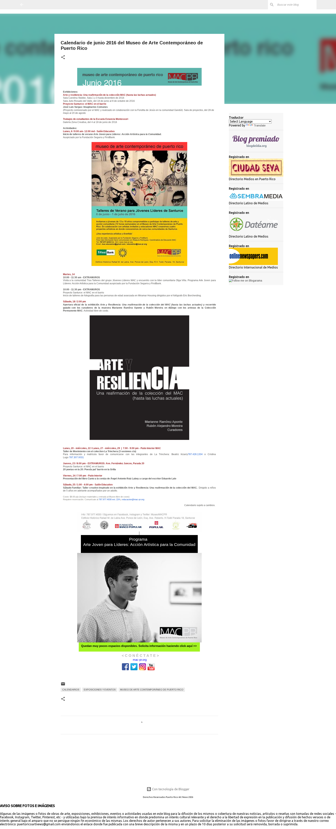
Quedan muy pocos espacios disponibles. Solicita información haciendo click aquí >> (139, 645)
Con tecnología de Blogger (170, 789)
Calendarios (70, 689)
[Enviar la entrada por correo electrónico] (63, 685)
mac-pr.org (140, 659)
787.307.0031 (76, 457)
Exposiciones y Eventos (100, 689)
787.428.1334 (195, 454)
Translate (260, 125)
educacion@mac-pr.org (133, 499)
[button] (63, 57)
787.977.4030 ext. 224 (109, 499)
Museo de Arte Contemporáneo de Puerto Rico (151, 689)
